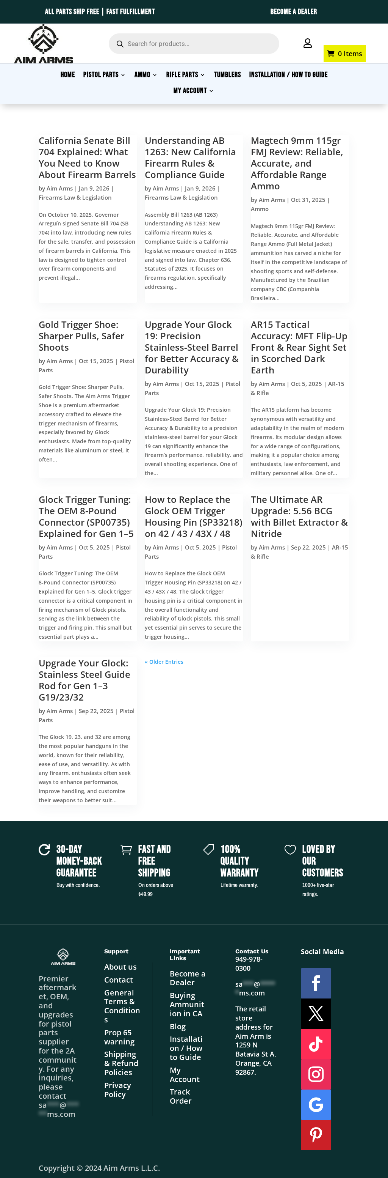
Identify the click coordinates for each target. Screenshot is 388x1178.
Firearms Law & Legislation (75, 197)
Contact (118, 980)
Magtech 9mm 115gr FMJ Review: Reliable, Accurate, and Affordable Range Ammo (297, 163)
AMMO (142, 75)
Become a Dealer (188, 978)
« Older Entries (164, 661)
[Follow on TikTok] (316, 1044)
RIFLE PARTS (182, 75)
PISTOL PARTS (101, 75)
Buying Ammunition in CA (187, 1004)
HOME (68, 75)
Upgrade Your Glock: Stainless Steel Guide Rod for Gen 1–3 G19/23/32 (84, 680)
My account (334, 34)
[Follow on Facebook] (316, 983)
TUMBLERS (227, 75)
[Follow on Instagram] (316, 1074)
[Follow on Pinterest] (316, 1135)
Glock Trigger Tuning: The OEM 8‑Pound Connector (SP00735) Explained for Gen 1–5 (86, 516)
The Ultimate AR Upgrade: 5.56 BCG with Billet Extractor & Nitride (299, 516)
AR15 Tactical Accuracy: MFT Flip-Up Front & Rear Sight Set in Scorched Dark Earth (299, 347)
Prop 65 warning (119, 1037)
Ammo (260, 209)
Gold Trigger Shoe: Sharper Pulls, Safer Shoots (81, 335)
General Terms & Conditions (122, 1006)
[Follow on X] (316, 1013)
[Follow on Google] (316, 1105)
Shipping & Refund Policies (121, 1063)
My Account (185, 1074)
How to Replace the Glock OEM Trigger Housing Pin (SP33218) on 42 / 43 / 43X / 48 (193, 516)
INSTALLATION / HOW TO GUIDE (288, 75)
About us (120, 967)
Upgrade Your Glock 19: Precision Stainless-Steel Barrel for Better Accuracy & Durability (192, 347)
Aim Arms (60, 188)
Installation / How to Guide (186, 1048)
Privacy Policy (117, 1089)
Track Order (181, 1096)
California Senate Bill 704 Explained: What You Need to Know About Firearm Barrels (87, 157)
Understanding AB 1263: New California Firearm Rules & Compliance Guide (190, 157)
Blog (178, 1026)
